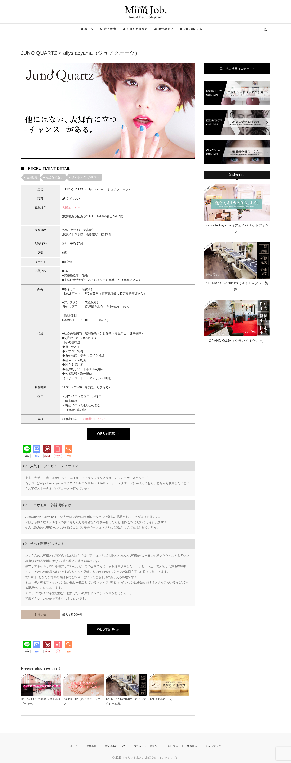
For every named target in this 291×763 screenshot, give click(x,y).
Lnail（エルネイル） (161, 699)
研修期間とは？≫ (95, 419)
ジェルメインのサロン (85, 177)
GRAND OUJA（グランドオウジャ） (237, 341)
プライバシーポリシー (147, 746)
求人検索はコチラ (237, 68)
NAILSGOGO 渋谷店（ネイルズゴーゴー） (41, 701)
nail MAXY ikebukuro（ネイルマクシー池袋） (126, 701)
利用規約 (173, 746)
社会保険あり (54, 177)
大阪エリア (70, 207)
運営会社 (91, 746)
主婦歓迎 (32, 177)
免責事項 (192, 746)
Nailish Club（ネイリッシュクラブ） (83, 701)
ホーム (74, 746)
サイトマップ (213, 746)
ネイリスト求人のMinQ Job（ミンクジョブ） (74, 27)
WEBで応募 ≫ (108, 434)
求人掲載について (115, 746)
